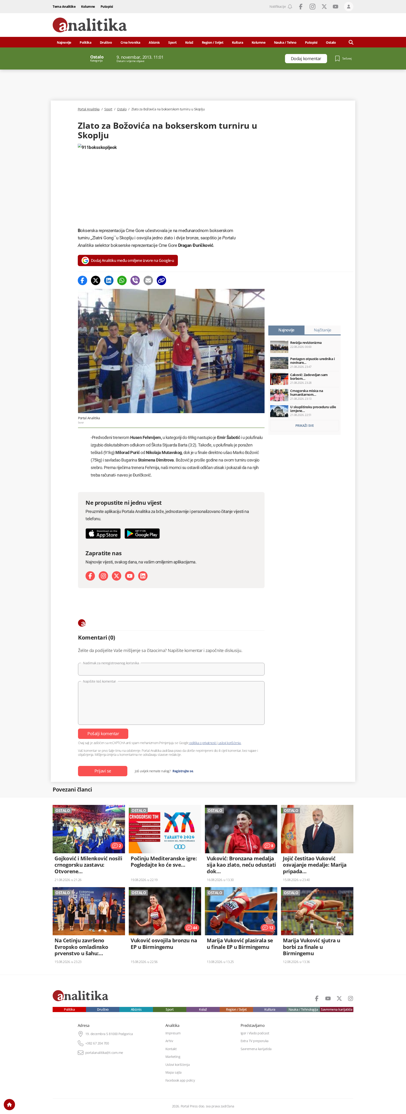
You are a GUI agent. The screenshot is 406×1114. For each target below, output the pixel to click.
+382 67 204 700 (97, 1043)
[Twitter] (95, 280)
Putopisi (107, 6)
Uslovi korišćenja (177, 1065)
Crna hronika (130, 42)
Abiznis (154, 42)
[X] (116, 576)
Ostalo (121, 109)
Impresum (173, 1033)
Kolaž (189, 42)
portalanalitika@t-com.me (104, 1053)
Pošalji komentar (103, 733)
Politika (85, 42)
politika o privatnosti (203, 743)
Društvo (106, 42)
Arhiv (169, 1041)
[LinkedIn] (143, 576)
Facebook (301, 6)
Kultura (237, 42)
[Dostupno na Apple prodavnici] (103, 533)
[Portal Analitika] (90, 25)
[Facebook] (82, 280)
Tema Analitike (64, 6)
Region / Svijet (212, 42)
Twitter (324, 6)
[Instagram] (103, 576)
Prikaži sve (304, 425)
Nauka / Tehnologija (303, 1009)
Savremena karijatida (336, 1009)
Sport (172, 42)
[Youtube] (129, 576)
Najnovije (64, 42)
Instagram (312, 6)
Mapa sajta (173, 1072)
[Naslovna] (9, 1104)
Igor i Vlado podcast (255, 1033)
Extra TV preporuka (255, 1041)
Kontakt (171, 1049)
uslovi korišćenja (229, 743)
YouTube (335, 6)
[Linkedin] (108, 280)
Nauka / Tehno (285, 42)
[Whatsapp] (122, 280)
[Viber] (135, 280)
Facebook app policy (180, 1080)
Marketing (172, 1057)
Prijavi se (102, 771)
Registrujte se (182, 771)
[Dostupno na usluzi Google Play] (142, 533)
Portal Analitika (89, 109)
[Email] (148, 280)
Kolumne (88, 6)
